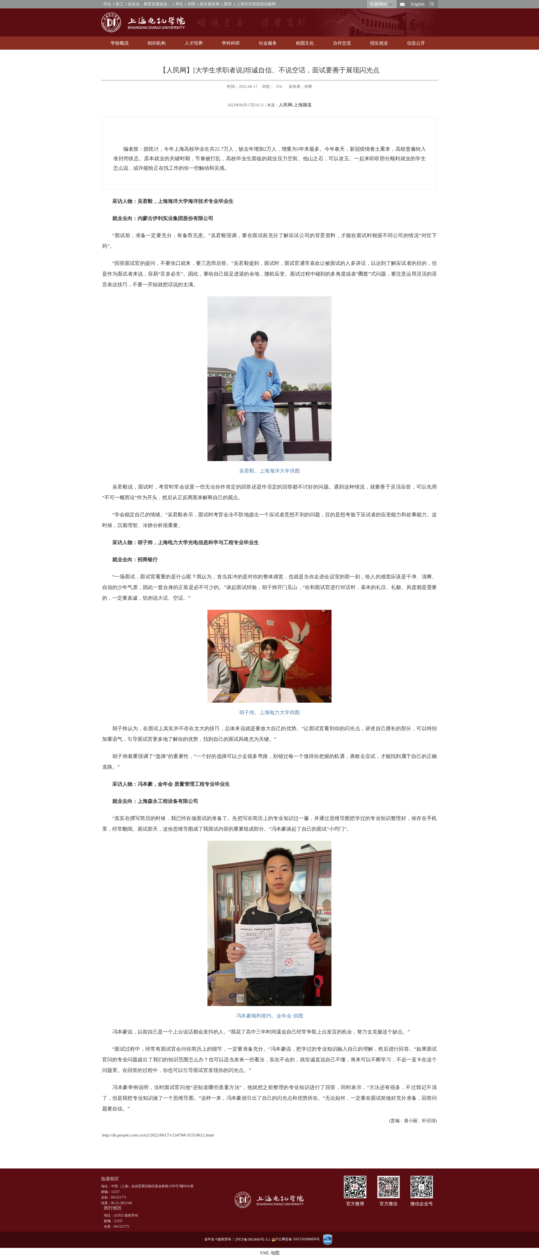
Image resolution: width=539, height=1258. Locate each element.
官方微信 (389, 1203)
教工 (120, 4)
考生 (179, 4)
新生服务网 (210, 4)
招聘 (191, 4)
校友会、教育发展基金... (149, 4)
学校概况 (120, 43)
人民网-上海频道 (295, 104)
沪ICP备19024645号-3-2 (253, 1239)
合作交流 (342, 43)
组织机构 (157, 43)
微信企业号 (421, 1203)
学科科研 (231, 43)
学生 (107, 4)
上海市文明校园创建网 (256, 4)
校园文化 (305, 43)
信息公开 (416, 43)
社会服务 (268, 43)
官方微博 (355, 1203)
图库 (228, 4)
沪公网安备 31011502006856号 (297, 1239)
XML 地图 (270, 1252)
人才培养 (194, 43)
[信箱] (402, 4)
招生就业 (379, 43)
